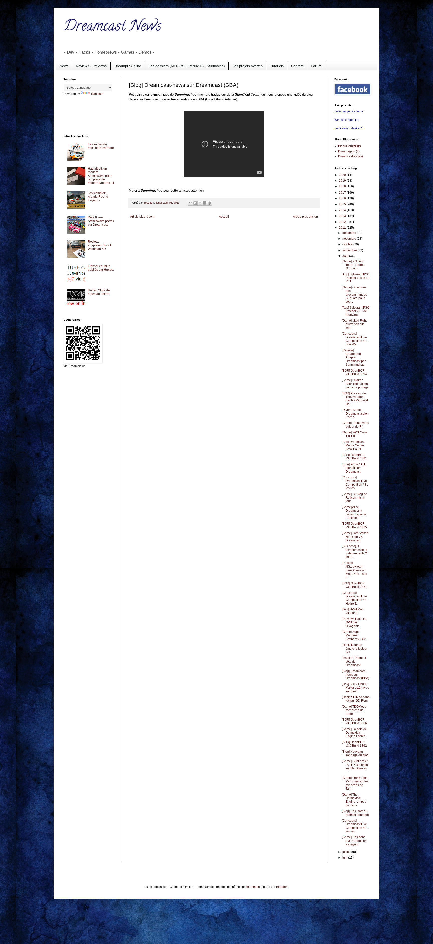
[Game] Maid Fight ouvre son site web (354, 324)
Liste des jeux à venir (348, 111)
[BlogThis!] (195, 203)
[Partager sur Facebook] (204, 203)
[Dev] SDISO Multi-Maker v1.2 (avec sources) (355, 687)
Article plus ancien (305, 216)
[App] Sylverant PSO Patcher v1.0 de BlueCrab (355, 311)
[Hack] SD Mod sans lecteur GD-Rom (355, 698)
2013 (343, 216)
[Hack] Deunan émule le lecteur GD (354, 648)
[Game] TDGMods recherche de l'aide (354, 710)
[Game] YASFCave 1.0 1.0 (354, 434)
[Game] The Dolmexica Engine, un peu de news (354, 800)
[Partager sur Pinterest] (209, 203)
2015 (343, 204)
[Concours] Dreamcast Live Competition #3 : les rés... (355, 483)
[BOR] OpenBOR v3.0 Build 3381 (354, 456)
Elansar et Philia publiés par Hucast (101, 267)
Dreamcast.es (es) (350, 156)
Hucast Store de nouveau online (99, 292)
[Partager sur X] (199, 203)
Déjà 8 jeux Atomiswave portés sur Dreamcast (101, 221)
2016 (343, 198)
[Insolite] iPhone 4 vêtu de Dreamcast (354, 661)
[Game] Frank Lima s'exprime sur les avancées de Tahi (355, 783)
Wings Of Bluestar (346, 120)
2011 (343, 227)
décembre (349, 233)
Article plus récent (142, 216)
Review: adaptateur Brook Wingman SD (100, 245)
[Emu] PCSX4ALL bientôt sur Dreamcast (354, 468)
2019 (343, 180)
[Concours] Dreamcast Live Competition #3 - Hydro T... (355, 598)
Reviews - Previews (91, 66)
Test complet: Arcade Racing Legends (98, 196)
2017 (343, 192)
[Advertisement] (84, 114)
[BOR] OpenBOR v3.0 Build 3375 (354, 525)
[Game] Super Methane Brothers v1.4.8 (354, 635)
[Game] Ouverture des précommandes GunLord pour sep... (354, 295)
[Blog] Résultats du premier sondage (355, 812)
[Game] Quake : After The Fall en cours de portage (355, 383)
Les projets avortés (247, 66)
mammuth (253, 887)
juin (345, 857)
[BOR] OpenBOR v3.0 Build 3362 (354, 743)
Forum (316, 66)
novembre (349, 238)
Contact (297, 66)
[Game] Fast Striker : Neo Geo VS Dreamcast (355, 536)
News (64, 66)
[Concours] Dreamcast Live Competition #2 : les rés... (355, 826)
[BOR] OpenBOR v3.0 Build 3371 (354, 585)
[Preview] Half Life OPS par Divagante (354, 622)
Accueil (224, 216)
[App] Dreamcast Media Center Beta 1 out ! (353, 445)
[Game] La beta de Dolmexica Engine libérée (354, 732)
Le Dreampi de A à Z (348, 128)
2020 (343, 175)
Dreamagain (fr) (349, 151)
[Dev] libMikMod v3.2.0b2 (353, 611)
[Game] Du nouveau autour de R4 (355, 424)
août (345, 256)
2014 (343, 210)
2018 (343, 186)
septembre (350, 250)
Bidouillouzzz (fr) (349, 146)
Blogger (281, 887)
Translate (97, 94)
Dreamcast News (112, 27)
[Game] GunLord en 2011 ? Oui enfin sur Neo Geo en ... (355, 766)
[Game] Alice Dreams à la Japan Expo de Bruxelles (354, 512)
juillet (346, 852)
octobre (347, 244)
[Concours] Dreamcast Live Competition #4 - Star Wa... (355, 339)
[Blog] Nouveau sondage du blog (355, 753)
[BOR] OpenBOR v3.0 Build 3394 (354, 372)
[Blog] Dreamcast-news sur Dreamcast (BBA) (355, 674)
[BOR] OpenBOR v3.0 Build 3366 (354, 721)
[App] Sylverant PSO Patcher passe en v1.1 (355, 278)
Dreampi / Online (127, 66)
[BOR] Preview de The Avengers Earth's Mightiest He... (355, 399)
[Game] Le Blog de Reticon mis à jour (354, 497)
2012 (343, 222)
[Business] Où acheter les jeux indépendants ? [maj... (354, 551)
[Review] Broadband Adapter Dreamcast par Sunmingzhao (354, 358)
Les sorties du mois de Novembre (101, 146)
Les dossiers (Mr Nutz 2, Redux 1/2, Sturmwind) (187, 66)
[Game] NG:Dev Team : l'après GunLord (353, 265)
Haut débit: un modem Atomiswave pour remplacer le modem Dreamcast (101, 176)
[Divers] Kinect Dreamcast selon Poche (355, 413)
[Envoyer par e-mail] (190, 203)
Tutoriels (277, 66)
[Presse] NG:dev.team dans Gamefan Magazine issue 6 (354, 570)
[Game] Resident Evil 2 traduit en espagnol (354, 840)
